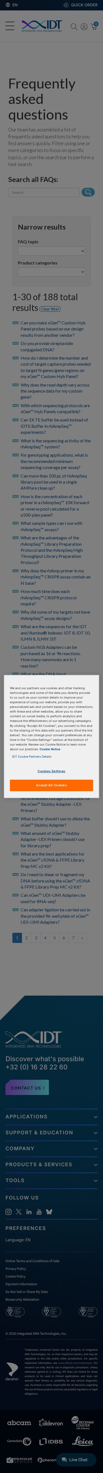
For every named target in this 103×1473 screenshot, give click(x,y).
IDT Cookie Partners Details (32, 756)
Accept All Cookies (51, 785)
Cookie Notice (50, 749)
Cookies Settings (51, 771)
